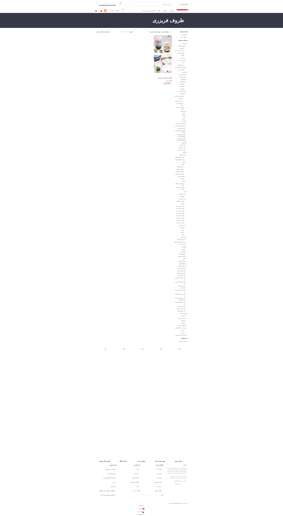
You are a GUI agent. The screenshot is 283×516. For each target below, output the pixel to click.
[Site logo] (184, 4)
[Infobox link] (110, 4)
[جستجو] (130, 4)
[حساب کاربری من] (96, 4)
